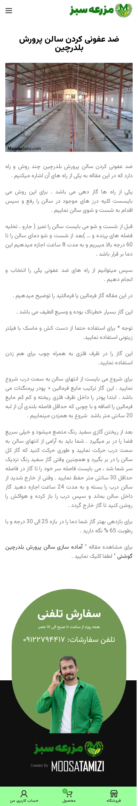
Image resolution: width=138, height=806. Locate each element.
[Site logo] (101, 10)
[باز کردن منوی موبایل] (9, 11)
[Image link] (69, 749)
